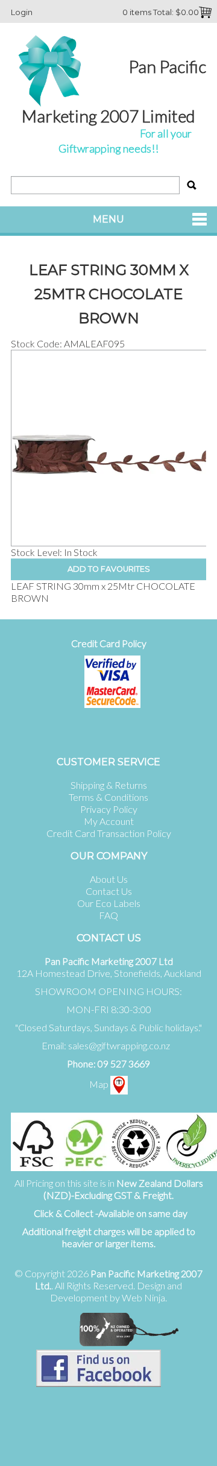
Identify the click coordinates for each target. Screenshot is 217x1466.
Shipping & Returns (109, 785)
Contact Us (109, 891)
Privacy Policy (108, 809)
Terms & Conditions (108, 797)
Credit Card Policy (108, 643)
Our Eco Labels (108, 903)
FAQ (108, 915)
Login (22, 12)
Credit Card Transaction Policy (108, 833)
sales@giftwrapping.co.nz (119, 1045)
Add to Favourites (109, 568)
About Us (109, 879)
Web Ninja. (144, 1297)
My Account (109, 821)
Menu (108, 219)
